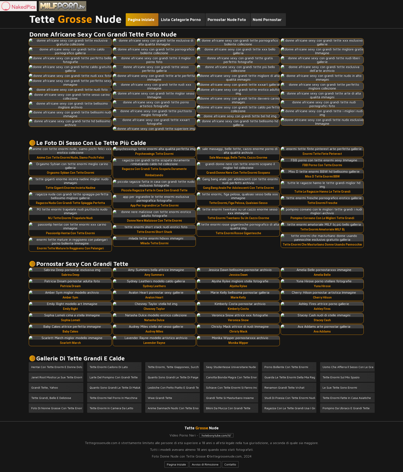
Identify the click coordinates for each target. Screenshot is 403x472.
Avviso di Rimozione (205, 464)
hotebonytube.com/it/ (216, 435)
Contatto (230, 464)
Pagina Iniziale (176, 464)
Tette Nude (75, 19)
